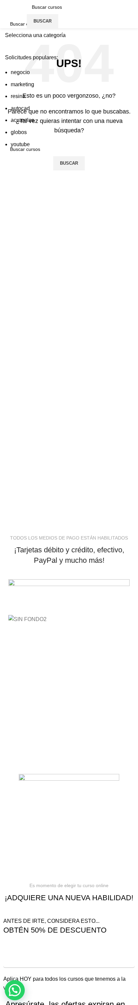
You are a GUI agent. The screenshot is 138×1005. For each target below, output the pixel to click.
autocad (20, 108)
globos (19, 132)
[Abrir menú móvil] (21, 14)
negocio (20, 72)
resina (18, 96)
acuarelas (22, 120)
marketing (22, 84)
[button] (15, 990)
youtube (20, 144)
